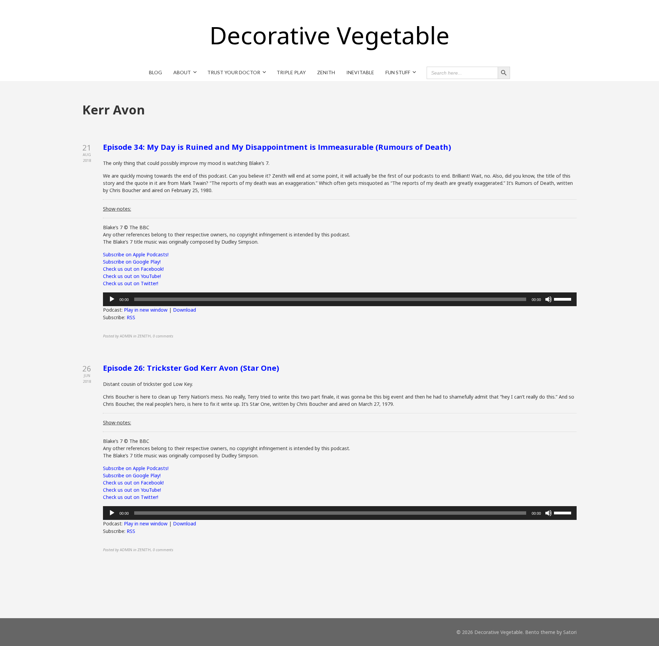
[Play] (111, 299)
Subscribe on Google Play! (132, 261)
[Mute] (548, 299)
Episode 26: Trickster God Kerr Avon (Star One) (191, 368)
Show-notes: (117, 208)
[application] (340, 299)
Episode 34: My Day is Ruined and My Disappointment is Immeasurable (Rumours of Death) (277, 147)
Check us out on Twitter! (130, 283)
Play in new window (145, 310)
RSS (131, 317)
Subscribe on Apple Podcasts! (136, 254)
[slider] (563, 298)
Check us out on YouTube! (132, 276)
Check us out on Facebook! (133, 269)
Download (184, 310)
